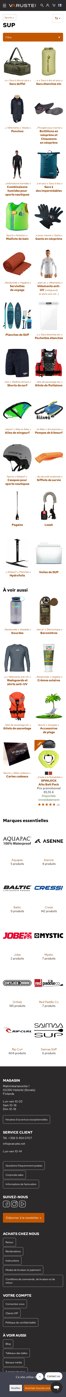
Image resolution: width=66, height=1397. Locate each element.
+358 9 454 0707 (20, 1138)
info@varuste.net (14, 1144)
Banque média (14, 1362)
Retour (9, 1242)
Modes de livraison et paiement (23, 1270)
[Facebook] (6, 1204)
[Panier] (53, 5)
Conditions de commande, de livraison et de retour (30, 1280)
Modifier (16, 1388)
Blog (8, 1343)
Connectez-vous (15, 1304)
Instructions (12, 1260)
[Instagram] (14, 1204)
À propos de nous (15, 1371)
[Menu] (4, 5)
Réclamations (13, 1251)
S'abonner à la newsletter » (23, 1218)
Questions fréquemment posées (24, 1165)
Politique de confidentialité (21, 1322)
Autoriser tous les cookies (39, 1388)
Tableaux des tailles (16, 1353)
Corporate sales (14, 1175)
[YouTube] (22, 1204)
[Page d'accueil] (24, 5)
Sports (9, 17)
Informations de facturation (21, 1184)
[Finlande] (60, 5)
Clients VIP (12, 1313)
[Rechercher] (42, 6)
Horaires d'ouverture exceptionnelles (26, 1119)
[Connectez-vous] (47, 5)
